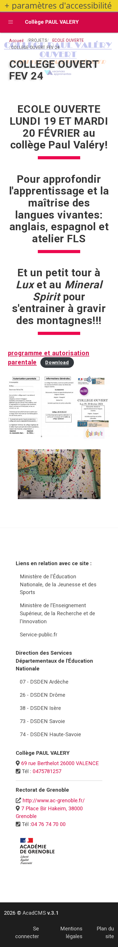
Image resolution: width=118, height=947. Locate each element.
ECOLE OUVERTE (68, 40)
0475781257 (47, 771)
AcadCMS (41, 913)
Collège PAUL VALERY (52, 22)
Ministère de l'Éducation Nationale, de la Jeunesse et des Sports (58, 584)
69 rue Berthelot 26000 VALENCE (60, 763)
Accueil (16, 40)
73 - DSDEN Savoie (42, 721)
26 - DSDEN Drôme (42, 695)
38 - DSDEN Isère (40, 708)
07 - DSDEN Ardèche (44, 682)
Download (57, 363)
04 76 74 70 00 (48, 824)
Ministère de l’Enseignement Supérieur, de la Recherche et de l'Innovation (57, 613)
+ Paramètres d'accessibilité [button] (58, 5)
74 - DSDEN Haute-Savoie (50, 734)
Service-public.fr (38, 635)
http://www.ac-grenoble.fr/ (54, 800)
